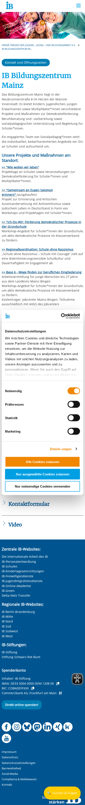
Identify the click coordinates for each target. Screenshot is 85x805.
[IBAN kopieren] (57, 683)
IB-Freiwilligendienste (17, 576)
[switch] (74, 404)
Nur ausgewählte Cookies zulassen (42, 474)
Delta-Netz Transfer (16, 595)
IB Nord (7, 621)
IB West (7, 636)
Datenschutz (10, 757)
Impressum (9, 752)
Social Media (10, 774)
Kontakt (7, 785)
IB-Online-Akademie (16, 586)
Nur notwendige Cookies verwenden (42, 486)
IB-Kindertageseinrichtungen (23, 571)
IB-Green (8, 591)
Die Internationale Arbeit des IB (25, 556)
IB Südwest (10, 631)
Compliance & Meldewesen (19, 779)
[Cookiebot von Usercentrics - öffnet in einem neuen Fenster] (61, 316)
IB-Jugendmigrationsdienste (22, 581)
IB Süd (6, 626)
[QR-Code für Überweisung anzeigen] (60, 693)
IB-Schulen (9, 566)
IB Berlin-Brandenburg (18, 612)
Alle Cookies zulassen (42, 462)
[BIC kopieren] (32, 688)
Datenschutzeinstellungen (19, 763)
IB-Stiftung (9, 652)
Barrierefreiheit (11, 768)
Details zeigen (60, 449)
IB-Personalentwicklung (19, 561)
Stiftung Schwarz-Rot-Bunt (21, 657)
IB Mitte (7, 616)
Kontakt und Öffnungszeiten (25, 62)
